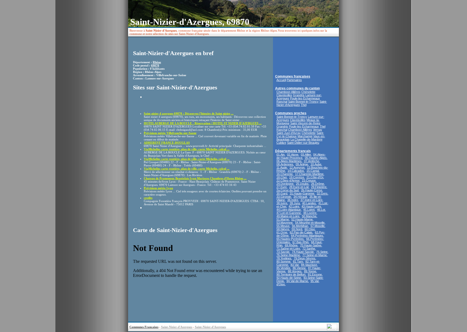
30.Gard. (282, 193)
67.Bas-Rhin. (300, 242)
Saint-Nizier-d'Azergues (176, 326)
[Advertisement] (175, 103)
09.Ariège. (302, 164)
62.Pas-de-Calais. (301, 232)
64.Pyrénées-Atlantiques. (307, 235)
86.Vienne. (299, 268)
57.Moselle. (318, 225)
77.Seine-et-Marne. (315, 255)
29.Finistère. (319, 187)
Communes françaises (292, 76)
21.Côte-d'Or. (315, 177)
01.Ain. (280, 154)
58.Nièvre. (283, 229)
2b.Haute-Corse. (312, 190)
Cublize (281, 142)
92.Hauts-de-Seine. (289, 277)
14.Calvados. (296, 170)
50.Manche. (309, 216)
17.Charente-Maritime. (309, 174)
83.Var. (295, 264)
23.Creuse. (309, 180)
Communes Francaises (143, 326)
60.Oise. (310, 229)
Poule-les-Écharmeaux (305, 98)
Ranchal (281, 101)
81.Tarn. (298, 261)
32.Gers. (322, 193)
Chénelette (308, 91)
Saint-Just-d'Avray (288, 133)
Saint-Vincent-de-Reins (305, 123)
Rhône (157, 62)
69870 (155, 65)
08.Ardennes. (285, 164)
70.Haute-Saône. (311, 245)
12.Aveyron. (297, 167)
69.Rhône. (291, 245)
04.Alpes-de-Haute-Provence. (301, 156)
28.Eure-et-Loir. (299, 187)
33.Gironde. (284, 196)
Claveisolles (284, 95)
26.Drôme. (318, 183)
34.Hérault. (300, 196)
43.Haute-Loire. (312, 206)
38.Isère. (282, 203)
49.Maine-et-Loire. (288, 216)
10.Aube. (316, 164)
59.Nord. (297, 229)
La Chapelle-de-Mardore (306, 139)
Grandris (299, 95)
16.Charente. (284, 174)
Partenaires (294, 80)
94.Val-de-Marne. (297, 281)
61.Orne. (282, 232)
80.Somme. (283, 261)
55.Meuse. (283, 225)
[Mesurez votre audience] (332, 329)
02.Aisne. (293, 154)
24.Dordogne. (285, 183)
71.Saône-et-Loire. (288, 248)
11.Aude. (282, 167)
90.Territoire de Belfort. (291, 274)
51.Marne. (283, 219)
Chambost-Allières (288, 91)
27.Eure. (282, 187)
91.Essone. (315, 274)
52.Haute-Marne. (302, 219)
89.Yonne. (310, 271)
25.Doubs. (302, 183)
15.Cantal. (313, 170)
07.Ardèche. (312, 161)
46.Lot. (321, 209)
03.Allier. (306, 154)
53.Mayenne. (284, 222)
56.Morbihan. (300, 225)
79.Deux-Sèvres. (305, 258)
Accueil (281, 80)
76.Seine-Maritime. (288, 255)
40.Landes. (309, 203)
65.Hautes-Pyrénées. (290, 238)
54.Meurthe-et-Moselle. (310, 222)
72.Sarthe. (309, 248)
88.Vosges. (295, 271)
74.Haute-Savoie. (303, 251)
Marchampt (305, 136)
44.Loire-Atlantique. (289, 209)
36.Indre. (293, 200)
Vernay (317, 129)
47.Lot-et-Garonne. (289, 212)
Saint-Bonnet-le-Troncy (303, 101)
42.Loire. (294, 206)
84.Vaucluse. (309, 264)
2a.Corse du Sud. (287, 190)
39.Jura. (295, 203)
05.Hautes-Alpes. (316, 157)
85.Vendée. (283, 268)
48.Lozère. (310, 212)
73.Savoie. (283, 251)
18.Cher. (282, 177)
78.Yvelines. (284, 258)
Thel (303, 104)
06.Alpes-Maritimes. (289, 161)
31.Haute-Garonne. (302, 193)
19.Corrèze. (297, 177)
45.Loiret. (309, 209)
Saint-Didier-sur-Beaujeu (303, 142)
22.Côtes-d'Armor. (288, 180)
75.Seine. (322, 251)
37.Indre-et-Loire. (312, 200)
